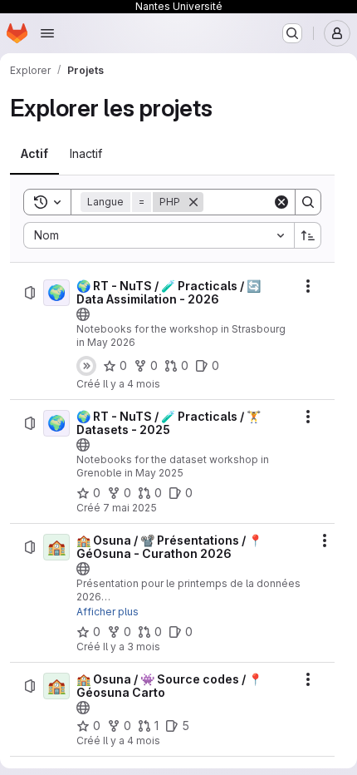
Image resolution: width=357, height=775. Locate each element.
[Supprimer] (193, 202)
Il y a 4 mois (131, 384)
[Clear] (281, 202)
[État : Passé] (86, 366)
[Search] (308, 202)
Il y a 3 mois (131, 646)
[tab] (34, 154)
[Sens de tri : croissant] (308, 235)
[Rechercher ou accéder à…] (292, 33)
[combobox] (158, 235)
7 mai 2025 (130, 507)
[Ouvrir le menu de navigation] (47, 33)
